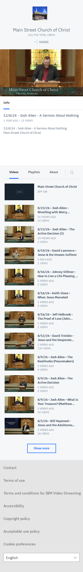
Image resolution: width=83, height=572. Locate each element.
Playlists (34, 172)
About (54, 172)
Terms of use (14, 480)
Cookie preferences (19, 544)
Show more (41, 448)
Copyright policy (16, 518)
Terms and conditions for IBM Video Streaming (42, 493)
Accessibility (13, 505)
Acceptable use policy (21, 531)
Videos (13, 172)
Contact (10, 467)
